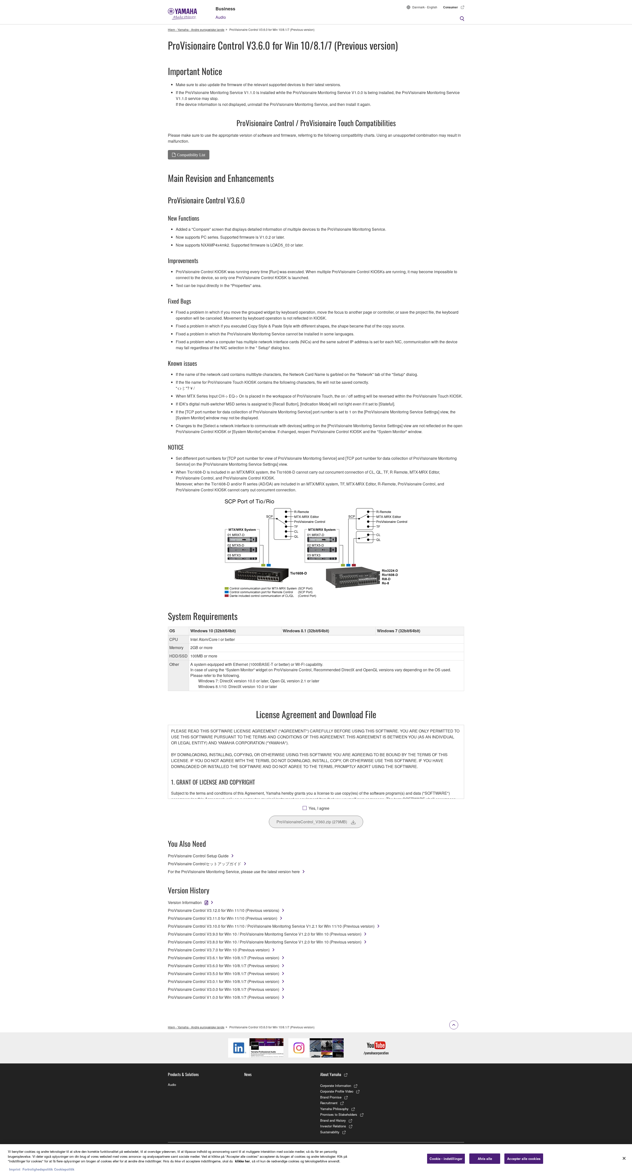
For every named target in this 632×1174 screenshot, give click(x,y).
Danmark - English (424, 7)
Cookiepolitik (64, 1169)
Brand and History (333, 1120)
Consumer (450, 7)
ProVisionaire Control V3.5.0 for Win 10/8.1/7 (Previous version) (223, 973)
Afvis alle (485, 1158)
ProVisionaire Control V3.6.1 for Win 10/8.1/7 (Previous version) (223, 958)
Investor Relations (333, 1126)
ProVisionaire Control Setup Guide (198, 856)
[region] (316, 1159)
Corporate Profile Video (336, 1091)
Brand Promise (330, 1097)
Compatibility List (191, 155)
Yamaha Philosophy (334, 1108)
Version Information (185, 902)
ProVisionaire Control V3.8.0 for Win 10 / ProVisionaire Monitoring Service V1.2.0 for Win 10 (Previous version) (264, 942)
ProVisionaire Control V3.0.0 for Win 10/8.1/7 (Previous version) (223, 989)
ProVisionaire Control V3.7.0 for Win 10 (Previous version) (219, 950)
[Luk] (624, 1158)
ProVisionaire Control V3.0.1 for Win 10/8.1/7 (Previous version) (223, 981)
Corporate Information (335, 1085)
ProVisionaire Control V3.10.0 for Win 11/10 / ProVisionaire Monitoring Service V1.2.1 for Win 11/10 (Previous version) (271, 926)
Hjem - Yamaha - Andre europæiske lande (196, 29)
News (248, 1074)
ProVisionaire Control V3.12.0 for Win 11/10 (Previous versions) (223, 910)
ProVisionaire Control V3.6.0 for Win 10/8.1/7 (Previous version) (223, 965)
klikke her (242, 1161)
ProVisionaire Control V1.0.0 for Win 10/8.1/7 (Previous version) (223, 997)
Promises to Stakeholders (338, 1114)
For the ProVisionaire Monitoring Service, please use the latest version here (234, 871)
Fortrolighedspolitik (37, 1169)
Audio (221, 17)
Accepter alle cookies (523, 1158)
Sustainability (329, 1132)
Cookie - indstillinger (446, 1158)
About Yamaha (330, 1074)
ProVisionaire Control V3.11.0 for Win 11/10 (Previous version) (222, 918)
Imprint (14, 1169)
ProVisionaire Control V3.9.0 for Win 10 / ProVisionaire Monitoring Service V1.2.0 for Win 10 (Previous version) (264, 934)
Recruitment (328, 1102)
